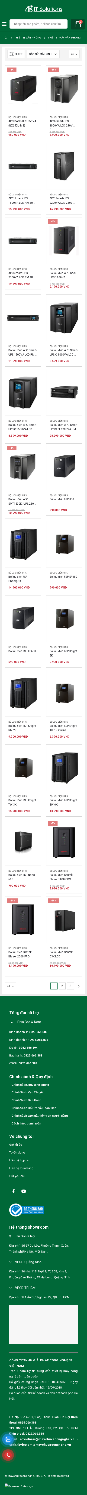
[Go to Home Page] (6, 38)
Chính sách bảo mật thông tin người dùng (40, 1115)
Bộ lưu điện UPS (17, 117)
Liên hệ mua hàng (21, 1168)
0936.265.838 (38, 1040)
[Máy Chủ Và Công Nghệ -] (43, 9)
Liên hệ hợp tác (19, 1160)
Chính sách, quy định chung (30, 1084)
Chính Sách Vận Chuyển (28, 1092)
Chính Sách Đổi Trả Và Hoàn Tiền (34, 1108)
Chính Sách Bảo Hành (26, 1100)
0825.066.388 (38, 1032)
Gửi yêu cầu (17, 1176)
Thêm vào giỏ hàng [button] (33, 73)
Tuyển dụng (17, 1152)
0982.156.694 (28, 1047)
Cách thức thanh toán (26, 1123)
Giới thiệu (15, 1144)
